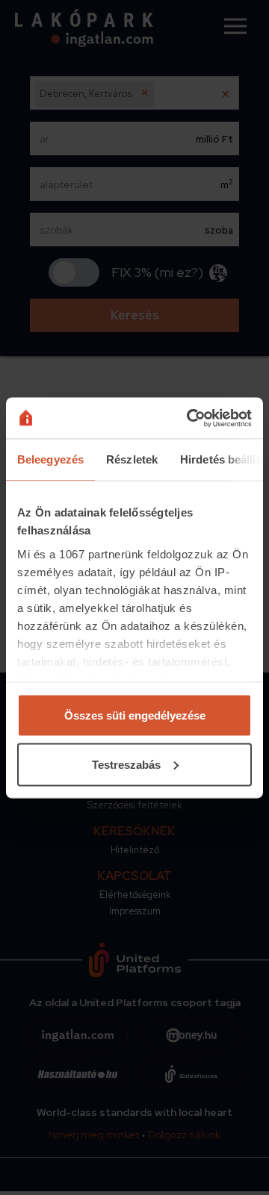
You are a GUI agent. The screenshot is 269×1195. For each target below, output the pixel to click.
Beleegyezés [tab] (50, 459)
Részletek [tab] (132, 459)
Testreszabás (126, 764)
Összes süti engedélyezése (134, 715)
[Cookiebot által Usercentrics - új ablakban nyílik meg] (190, 418)
